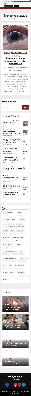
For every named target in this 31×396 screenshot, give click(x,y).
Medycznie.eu (11, 67)
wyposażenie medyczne (9, 276)
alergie (19, 212)
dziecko (5, 226)
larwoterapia (6, 237)
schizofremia (21, 261)
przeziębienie (23, 258)
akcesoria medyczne (8, 212)
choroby (21, 219)
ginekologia (21, 226)
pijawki (22, 254)
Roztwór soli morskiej (9, 261)
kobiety (16, 233)
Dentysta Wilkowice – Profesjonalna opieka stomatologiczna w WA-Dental (12, 131)
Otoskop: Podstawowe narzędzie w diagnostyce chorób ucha (10, 150)
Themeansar (15, 393)
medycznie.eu (15, 4)
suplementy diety (17, 269)
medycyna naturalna (8, 247)
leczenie (5, 240)
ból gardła (6, 219)
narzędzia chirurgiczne (9, 251)
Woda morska (21, 272)
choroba (14, 219)
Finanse (7, 52)
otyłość (15, 254)
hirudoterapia (7, 233)
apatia (5, 216)
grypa (12, 230)
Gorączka (5, 230)
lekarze (19, 244)
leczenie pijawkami (8, 244)
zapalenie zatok (23, 276)
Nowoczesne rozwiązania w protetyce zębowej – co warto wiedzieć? (12, 168)
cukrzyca (11, 223)
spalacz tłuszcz (7, 265)
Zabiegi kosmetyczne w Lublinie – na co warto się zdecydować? (11, 177)
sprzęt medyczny (19, 265)
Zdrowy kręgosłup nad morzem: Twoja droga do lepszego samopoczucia (11, 159)
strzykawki (6, 269)
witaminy (12, 272)
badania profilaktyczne (16, 216)
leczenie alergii (15, 240)
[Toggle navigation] (2, 5)
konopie (23, 233)
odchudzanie (6, 254)
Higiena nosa (20, 230)
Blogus (25, 391)
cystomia (19, 223)
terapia (5, 272)
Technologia (15, 52)
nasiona (21, 251)
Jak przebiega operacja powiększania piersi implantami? (10, 194)
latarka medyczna (18, 237)
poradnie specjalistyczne (10, 258)
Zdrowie (23, 52)
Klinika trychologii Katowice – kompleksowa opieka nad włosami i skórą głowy (12, 141)
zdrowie (5, 279)
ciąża (4, 223)
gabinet (12, 226)
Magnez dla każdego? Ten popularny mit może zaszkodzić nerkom (11, 122)
